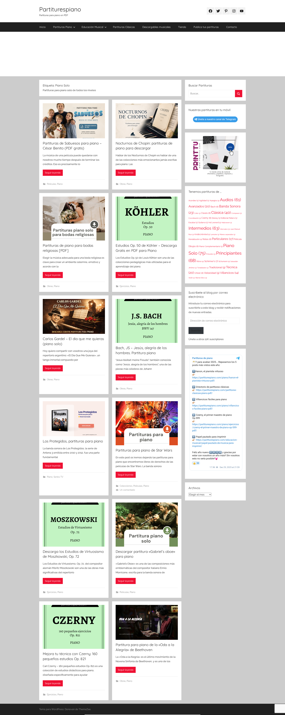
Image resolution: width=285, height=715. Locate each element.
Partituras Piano (62, 26)
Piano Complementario (211, 246)
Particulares (222, 239)
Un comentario (127, 490)
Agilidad (204, 200)
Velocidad (212, 272)
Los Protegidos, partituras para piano (73, 441)
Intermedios (204, 228)
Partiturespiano (60, 9)
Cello (197, 213)
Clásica (221, 212)
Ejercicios (124, 286)
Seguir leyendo (53, 172)
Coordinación (195, 218)
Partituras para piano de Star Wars (144, 450)
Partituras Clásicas (124, 26)
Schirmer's (211, 261)
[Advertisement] (142, 54)
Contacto (231, 26)
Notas (207, 239)
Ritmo (200, 261)
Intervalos (225, 229)
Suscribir (196, 330)
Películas (51, 184)
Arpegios (214, 201)
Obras (123, 184)
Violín (192, 278)
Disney (216, 218)
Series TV (58, 477)
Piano (60, 184)
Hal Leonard (215, 223)
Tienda (182, 26)
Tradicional (217, 267)
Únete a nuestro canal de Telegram (217, 119)
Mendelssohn (195, 239)
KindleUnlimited (202, 234)
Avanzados (199, 206)
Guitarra (203, 222)
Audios (230, 199)
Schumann (224, 261)
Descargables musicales (156, 26)
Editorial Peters (229, 218)
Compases (236, 213)
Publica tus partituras (206, 26)
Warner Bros (201, 278)
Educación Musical (92, 26)
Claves (206, 213)
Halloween (227, 222)
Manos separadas (227, 234)
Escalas (193, 222)
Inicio (42, 26)
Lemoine (215, 234)
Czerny (206, 218)
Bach (214, 206)
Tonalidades (203, 268)
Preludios (211, 254)
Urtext (199, 273)
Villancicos (229, 272)
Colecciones (126, 486)
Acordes (194, 200)
